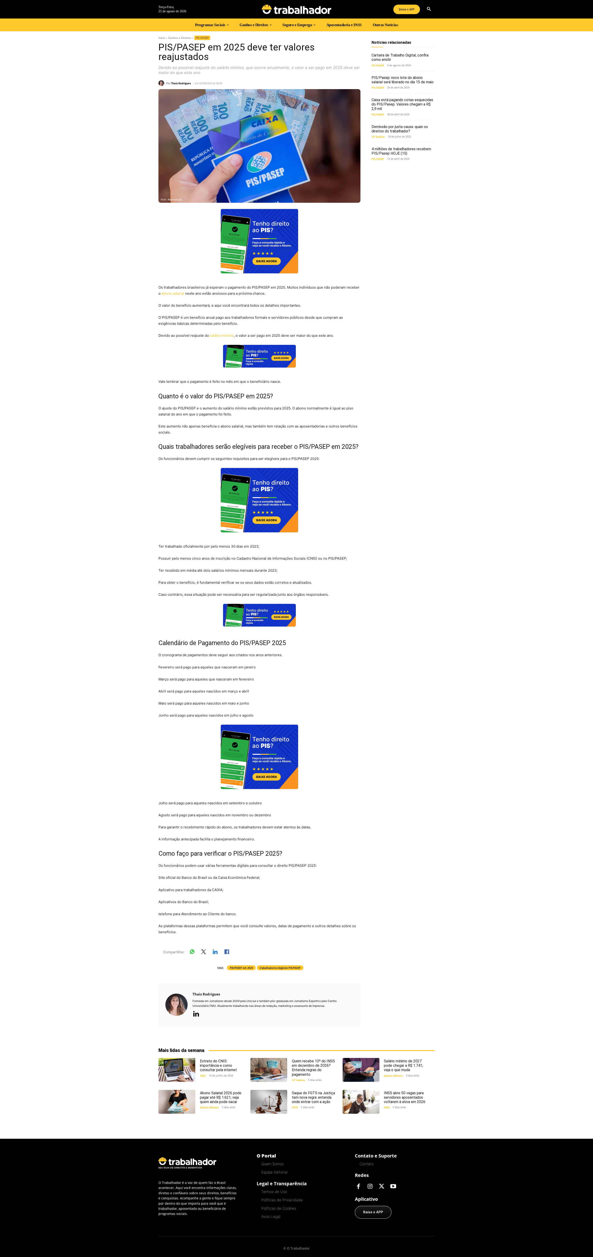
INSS (203, 1075)
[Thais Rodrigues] (162, 83)
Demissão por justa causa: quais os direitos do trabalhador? (400, 129)
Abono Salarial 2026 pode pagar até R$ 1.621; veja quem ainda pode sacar (220, 1097)
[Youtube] (393, 1186)
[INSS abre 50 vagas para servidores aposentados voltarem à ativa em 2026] (361, 1102)
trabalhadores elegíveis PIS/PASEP (280, 968)
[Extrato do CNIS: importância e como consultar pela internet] (176, 1070)
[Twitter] (381, 1186)
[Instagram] (369, 1186)
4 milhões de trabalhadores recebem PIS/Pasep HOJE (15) (401, 151)
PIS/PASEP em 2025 (241, 968)
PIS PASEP (202, 38)
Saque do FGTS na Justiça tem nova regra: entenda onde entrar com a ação (313, 1097)
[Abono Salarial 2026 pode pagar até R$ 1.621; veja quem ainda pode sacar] (176, 1102)
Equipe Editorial (274, 1172)
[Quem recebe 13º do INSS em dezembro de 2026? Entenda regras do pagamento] (268, 1070)
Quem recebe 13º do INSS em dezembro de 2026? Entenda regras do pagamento (313, 1068)
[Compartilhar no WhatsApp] (192, 952)
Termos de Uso (274, 1191)
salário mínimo (222, 335)
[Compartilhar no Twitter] (203, 952)
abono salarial (172, 293)
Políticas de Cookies (278, 1208)
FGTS (295, 1107)
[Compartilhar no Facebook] (226, 952)
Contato (366, 1163)
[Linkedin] (195, 1014)
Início (161, 38)
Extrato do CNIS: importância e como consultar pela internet (218, 1065)
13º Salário (378, 136)
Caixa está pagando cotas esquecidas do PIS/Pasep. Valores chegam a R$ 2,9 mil (402, 104)
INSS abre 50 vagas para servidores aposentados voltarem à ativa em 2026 (404, 1097)
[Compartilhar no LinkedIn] (215, 952)
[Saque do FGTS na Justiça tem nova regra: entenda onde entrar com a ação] (268, 1102)
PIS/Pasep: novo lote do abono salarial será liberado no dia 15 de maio (403, 79)
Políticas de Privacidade (282, 1200)
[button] (429, 9)
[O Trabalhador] (296, 9)
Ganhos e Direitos (179, 38)
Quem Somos (272, 1163)
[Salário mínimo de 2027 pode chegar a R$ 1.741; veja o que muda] (361, 1070)
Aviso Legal (270, 1216)
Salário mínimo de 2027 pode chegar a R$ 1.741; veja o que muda (403, 1065)
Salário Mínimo (393, 1075)
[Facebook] (358, 1186)
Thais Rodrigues (181, 83)
